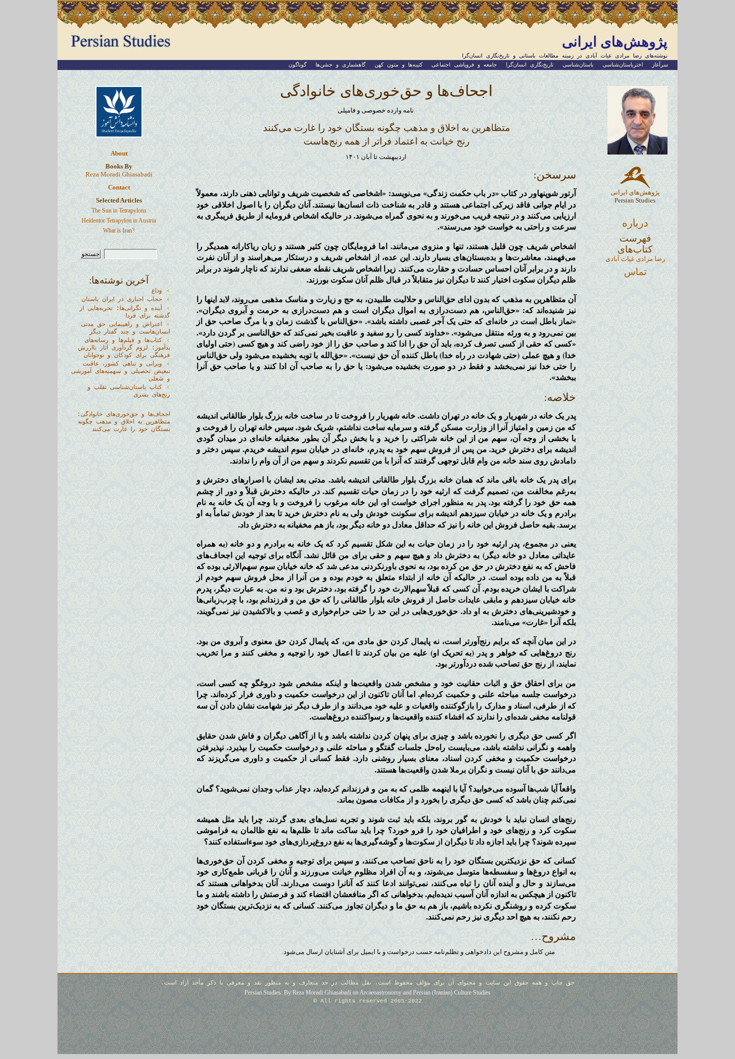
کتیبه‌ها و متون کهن (398, 65)
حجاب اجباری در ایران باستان (122, 299)
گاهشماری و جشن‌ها (341, 65)
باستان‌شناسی (578, 65)
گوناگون (297, 65)
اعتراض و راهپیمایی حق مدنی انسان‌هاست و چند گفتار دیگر (125, 328)
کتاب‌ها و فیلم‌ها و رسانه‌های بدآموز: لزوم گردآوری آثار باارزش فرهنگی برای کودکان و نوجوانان (124, 348)
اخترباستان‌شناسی (622, 65)
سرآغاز (660, 65)
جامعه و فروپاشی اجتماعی (464, 65)
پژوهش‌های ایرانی (615, 41)
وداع (157, 291)
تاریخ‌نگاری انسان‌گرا (530, 65)
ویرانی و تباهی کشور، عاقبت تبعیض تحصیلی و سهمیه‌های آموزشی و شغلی (120, 371)
